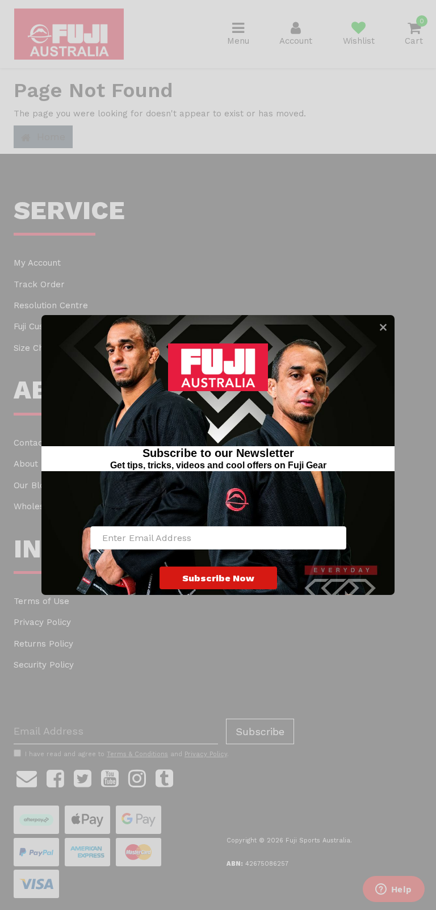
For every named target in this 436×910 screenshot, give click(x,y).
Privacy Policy (42, 622)
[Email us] (26, 777)
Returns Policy (43, 644)
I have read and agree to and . (127, 754)
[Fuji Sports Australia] (69, 33)
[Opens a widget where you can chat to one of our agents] (393, 890)
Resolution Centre (51, 305)
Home (49, 136)
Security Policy (44, 665)
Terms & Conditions (137, 754)
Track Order (39, 284)
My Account (37, 263)
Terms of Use (41, 601)
